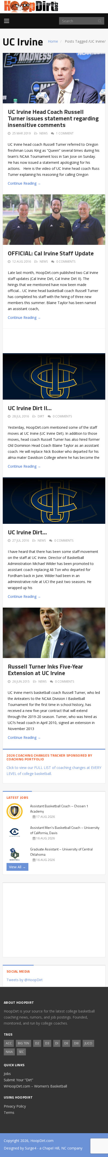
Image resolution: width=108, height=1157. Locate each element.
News (43, 133)
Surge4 (30, 1148)
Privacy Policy (15, 1106)
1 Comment (65, 133)
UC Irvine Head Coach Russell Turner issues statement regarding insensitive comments (53, 118)
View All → (17, 866)
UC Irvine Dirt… (27, 532)
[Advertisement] (58, 340)
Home (53, 41)
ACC (9, 1043)
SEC (21, 1052)
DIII (76, 1043)
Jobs (7, 1073)
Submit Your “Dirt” (18, 1079)
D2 (37, 1043)
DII (66, 1043)
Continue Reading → (24, 183)
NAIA (9, 1052)
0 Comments (65, 261)
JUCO (88, 1043)
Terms (9, 1112)
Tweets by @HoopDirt (25, 979)
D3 (47, 1043)
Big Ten (23, 1043)
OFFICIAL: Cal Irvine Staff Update (51, 253)
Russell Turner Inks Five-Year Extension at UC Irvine (45, 669)
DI (56, 1043)
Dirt (41, 416)
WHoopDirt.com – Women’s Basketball (35, 1086)
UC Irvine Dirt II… (30, 407)
